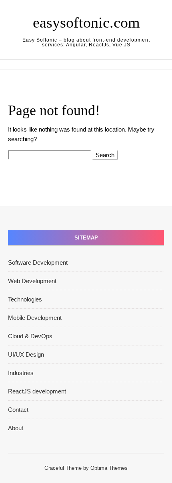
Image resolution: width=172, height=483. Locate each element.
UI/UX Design (26, 354)
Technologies (25, 299)
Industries (21, 372)
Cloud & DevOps (30, 336)
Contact (18, 409)
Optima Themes (109, 468)
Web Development (32, 280)
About (15, 428)
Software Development (38, 262)
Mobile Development (35, 317)
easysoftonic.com (86, 22)
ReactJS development (37, 391)
